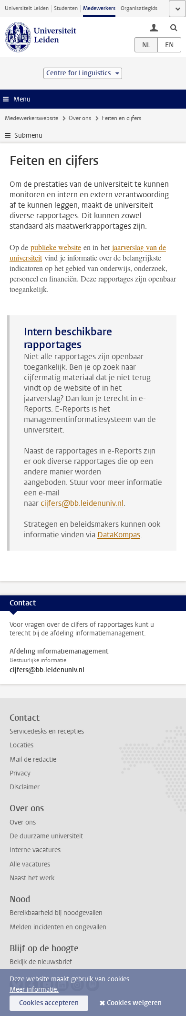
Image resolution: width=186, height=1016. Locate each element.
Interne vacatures (35, 850)
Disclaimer (25, 787)
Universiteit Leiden (27, 8)
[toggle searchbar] (173, 27)
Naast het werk (32, 878)
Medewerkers (99, 8)
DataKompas (118, 535)
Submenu (28, 135)
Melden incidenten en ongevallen (58, 927)
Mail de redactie (33, 759)
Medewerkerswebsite (31, 118)
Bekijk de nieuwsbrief (41, 961)
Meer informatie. (34, 989)
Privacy (20, 773)
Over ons (80, 118)
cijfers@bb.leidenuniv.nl (82, 503)
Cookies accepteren (49, 1002)
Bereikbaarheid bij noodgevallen (56, 912)
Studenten (66, 8)
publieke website (56, 247)
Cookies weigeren (134, 1002)
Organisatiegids (139, 8)
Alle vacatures (30, 864)
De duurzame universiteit (46, 836)
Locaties (21, 745)
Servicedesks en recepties (47, 731)
